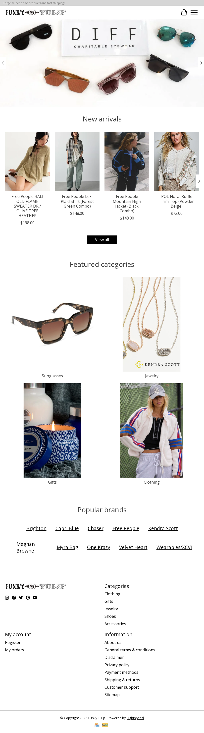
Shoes (110, 616)
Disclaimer (114, 657)
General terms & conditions (129, 650)
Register (13, 642)
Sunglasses (52, 376)
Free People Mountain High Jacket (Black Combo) (127, 204)
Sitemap (112, 694)
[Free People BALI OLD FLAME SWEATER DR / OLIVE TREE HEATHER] (27, 161)
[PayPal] (105, 725)
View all (102, 239)
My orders (14, 650)
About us (112, 642)
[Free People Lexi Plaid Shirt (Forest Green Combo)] (77, 161)
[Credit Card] (97, 725)
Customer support (121, 687)
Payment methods (121, 672)
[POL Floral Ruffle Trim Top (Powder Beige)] (176, 161)
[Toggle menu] (194, 12)
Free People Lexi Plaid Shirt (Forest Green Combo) (77, 201)
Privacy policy (116, 665)
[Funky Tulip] (35, 12)
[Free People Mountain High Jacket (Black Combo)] (126, 161)
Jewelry (151, 376)
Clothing (152, 482)
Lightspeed (135, 718)
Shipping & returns (122, 679)
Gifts (52, 482)
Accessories (115, 623)
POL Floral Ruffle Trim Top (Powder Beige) (177, 201)
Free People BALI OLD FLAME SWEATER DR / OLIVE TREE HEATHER (27, 206)
